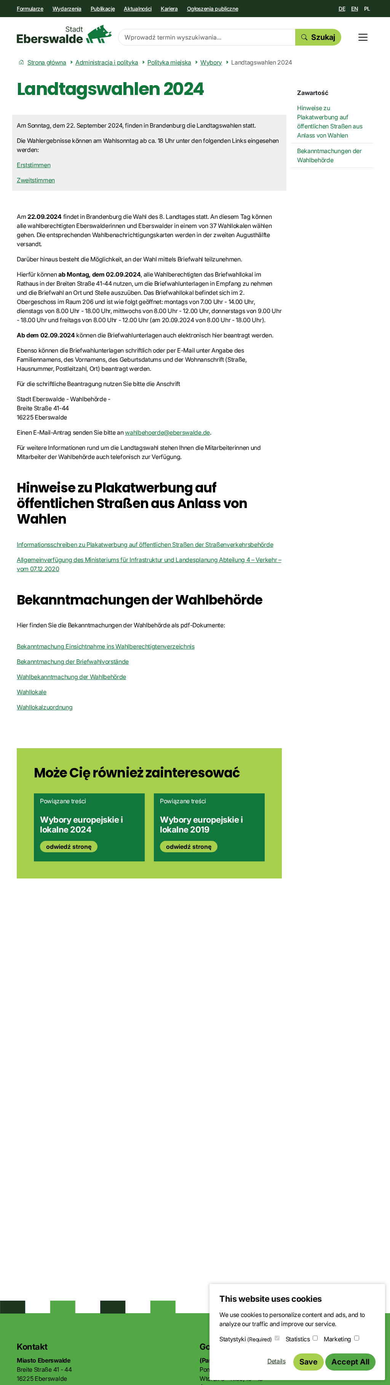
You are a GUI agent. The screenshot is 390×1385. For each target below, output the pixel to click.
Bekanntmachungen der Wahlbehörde (329, 155)
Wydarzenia (67, 8)
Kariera (169, 8)
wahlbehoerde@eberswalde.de (167, 432)
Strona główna (46, 62)
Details (276, 1361)
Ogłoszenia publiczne (212, 8)
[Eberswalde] (64, 34)
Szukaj (323, 37)
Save (308, 1361)
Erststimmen (33, 165)
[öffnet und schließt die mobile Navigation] (363, 37)
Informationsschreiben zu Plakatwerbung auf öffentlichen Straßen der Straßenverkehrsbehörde (145, 544)
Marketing (337, 1339)
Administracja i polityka (106, 62)
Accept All (350, 1361)
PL (367, 8)
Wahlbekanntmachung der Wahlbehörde (71, 677)
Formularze (30, 8)
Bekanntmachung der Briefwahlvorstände (73, 661)
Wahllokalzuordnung (44, 707)
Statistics (298, 1339)
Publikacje (103, 8)
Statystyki (245, 1339)
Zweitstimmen (36, 180)
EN (354, 8)
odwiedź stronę (68, 846)
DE (342, 8)
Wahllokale (31, 692)
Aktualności (137, 8)
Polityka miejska (169, 62)
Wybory (211, 62)
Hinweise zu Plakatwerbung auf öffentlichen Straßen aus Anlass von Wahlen (329, 121)
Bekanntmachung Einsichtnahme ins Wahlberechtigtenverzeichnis (106, 646)
